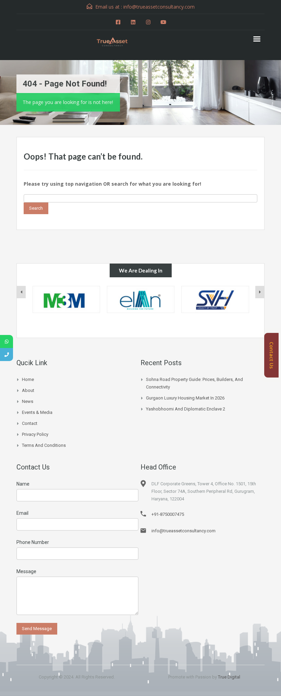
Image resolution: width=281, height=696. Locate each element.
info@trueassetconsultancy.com (183, 530)
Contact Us (271, 355)
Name (22, 484)
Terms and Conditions (44, 445)
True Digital (229, 677)
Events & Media (37, 412)
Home (28, 379)
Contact (29, 423)
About (28, 390)
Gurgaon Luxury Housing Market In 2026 (185, 398)
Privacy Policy (35, 434)
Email (22, 513)
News (27, 401)
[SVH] (215, 299)
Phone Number (32, 542)
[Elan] (140, 299)
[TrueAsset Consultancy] (116, 40)
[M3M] (66, 299)
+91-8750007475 (167, 514)
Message (26, 571)
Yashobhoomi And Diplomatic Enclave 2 (185, 408)
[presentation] (21, 292)
